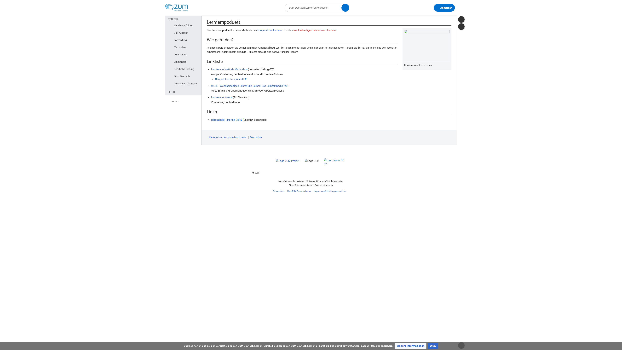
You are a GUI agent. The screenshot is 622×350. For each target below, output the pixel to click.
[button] (410, 346)
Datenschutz (279, 191)
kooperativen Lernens (270, 30)
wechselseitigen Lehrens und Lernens (314, 30)
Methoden (256, 137)
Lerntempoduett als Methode (228, 69)
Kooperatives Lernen (235, 137)
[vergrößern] (448, 65)
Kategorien (215, 137)
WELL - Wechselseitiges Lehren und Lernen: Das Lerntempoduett (248, 86)
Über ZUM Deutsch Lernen (299, 191)
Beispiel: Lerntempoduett (229, 79)
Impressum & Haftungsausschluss (330, 191)
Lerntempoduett (220, 97)
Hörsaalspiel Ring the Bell (225, 119)
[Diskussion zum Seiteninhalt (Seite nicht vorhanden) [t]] (461, 19)
